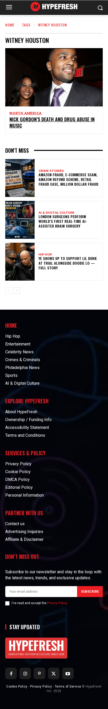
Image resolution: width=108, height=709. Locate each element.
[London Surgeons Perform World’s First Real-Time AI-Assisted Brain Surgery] (20, 220)
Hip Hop (45, 254)
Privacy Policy (57, 603)
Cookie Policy (17, 686)
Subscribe (90, 591)
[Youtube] (68, 673)
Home (9, 24)
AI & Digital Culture (56, 212)
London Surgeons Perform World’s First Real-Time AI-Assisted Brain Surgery (63, 221)
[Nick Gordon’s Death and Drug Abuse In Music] (54, 77)
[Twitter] (54, 673)
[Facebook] (11, 673)
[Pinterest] (39, 673)
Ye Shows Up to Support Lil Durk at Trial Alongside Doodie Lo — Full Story (68, 263)
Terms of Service (68, 686)
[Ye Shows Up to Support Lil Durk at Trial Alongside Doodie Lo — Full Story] (20, 262)
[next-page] (17, 290)
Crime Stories (51, 170)
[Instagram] (25, 673)
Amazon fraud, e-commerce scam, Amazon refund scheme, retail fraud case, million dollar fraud (68, 179)
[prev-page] (8, 290)
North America (25, 113)
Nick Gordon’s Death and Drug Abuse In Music (52, 122)
